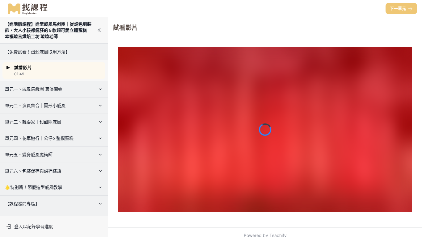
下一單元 (398, 8)
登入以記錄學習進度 (33, 226)
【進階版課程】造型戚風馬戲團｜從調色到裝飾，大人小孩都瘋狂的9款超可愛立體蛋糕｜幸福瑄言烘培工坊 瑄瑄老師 (48, 30)
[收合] (99, 30)
